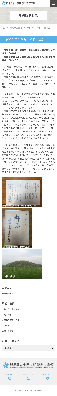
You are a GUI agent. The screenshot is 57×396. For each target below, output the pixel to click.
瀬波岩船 (6, 325)
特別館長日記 (8, 293)
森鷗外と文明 (8, 331)
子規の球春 (7, 314)
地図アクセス (47, 374)
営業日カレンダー (28, 374)
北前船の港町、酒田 (10, 320)
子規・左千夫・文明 (10, 309)
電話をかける (9, 374)
